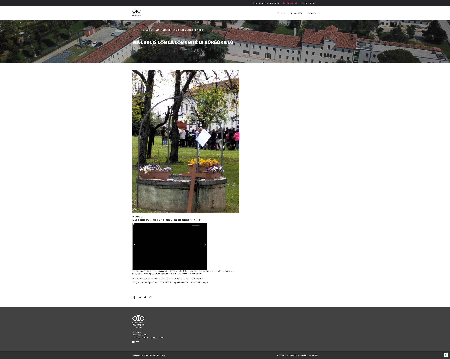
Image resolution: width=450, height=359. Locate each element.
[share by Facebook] (134, 297)
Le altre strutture (308, 3)
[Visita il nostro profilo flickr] (133, 341)
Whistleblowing (282, 355)
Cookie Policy (306, 355)
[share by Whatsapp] (150, 297)
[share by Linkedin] (140, 297)
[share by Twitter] (145, 297)
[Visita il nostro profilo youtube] (137, 341)
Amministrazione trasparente (266, 3)
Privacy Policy (294, 355)
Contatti (311, 13)
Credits (315, 355)
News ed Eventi (296, 13)
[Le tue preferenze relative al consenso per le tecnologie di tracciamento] (446, 355)
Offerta (281, 13)
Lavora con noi (290, 3)
